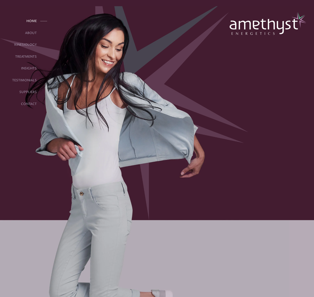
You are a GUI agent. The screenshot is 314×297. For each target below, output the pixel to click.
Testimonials (24, 80)
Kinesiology (25, 44)
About (31, 33)
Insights (29, 68)
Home (31, 21)
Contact (29, 104)
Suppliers (28, 92)
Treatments (26, 56)
